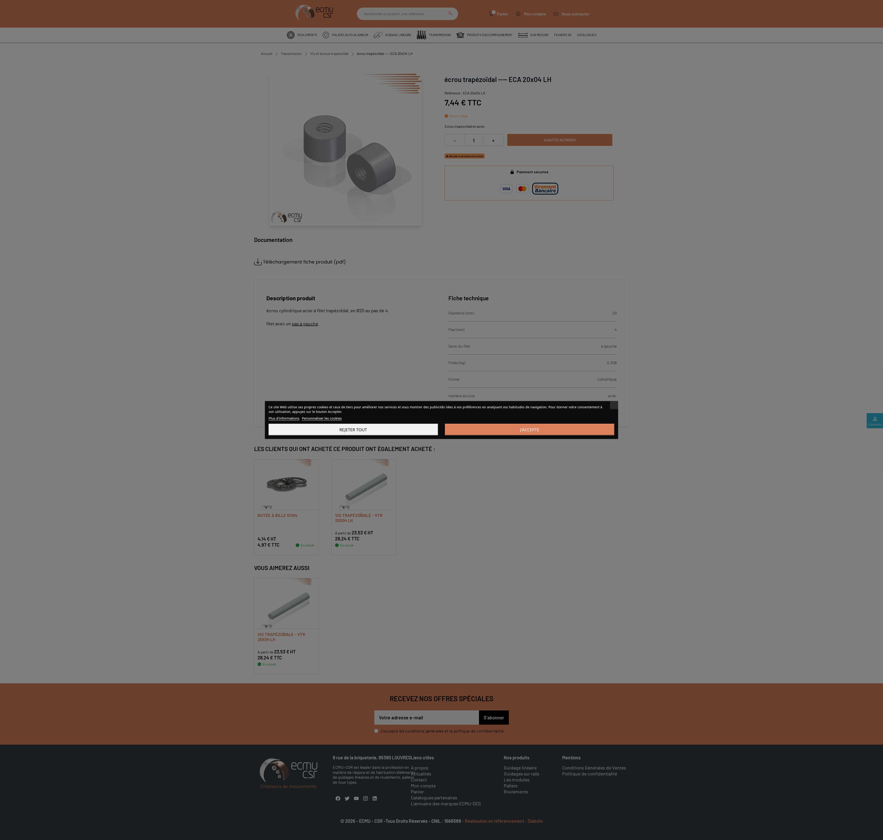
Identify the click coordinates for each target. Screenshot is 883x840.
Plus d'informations (284, 418)
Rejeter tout (353, 429)
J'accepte (529, 429)
